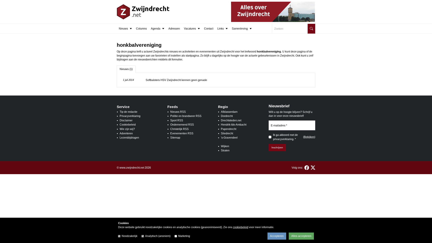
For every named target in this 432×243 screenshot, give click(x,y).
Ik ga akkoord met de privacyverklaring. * (285, 137)
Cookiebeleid (128, 124)
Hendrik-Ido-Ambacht (233, 124)
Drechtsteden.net (231, 120)
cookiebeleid (240, 227)
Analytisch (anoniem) (157, 236)
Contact (208, 28)
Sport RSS (176, 120)
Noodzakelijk (129, 236)
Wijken (225, 146)
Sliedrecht (227, 133)
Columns (141, 28)
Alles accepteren (301, 236)
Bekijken (309, 137)
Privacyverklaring (130, 116)
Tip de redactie (128, 111)
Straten (225, 150)
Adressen (174, 28)
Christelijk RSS (179, 129)
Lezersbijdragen (129, 137)
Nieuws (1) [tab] (126, 69)
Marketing (184, 236)
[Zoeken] (311, 29)
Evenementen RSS (181, 133)
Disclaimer (126, 120)
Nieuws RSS (178, 111)
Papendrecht (228, 129)
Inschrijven (277, 147)
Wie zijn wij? (127, 129)
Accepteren (277, 236)
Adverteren (126, 133)
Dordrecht (227, 116)
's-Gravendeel (229, 137)
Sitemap (175, 137)
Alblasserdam (229, 111)
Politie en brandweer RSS (185, 116)
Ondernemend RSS (182, 124)
